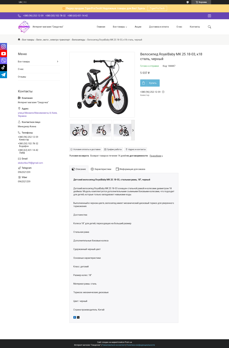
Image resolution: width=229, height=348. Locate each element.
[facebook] (74, 318)
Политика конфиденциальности (140, 345)
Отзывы (22, 77)
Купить (153, 83)
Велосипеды (78, 39)
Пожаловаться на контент (113, 345)
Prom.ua (128, 342)
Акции (138, 26)
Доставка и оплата (159, 26)
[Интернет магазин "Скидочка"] (24, 27)
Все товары (119, 26)
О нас (179, 26)
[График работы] (209, 15)
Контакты (195, 26)
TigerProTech (157, 8)
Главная (101, 26)
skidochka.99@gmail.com (30, 163)
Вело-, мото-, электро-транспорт (53, 39)
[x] (78, 318)
